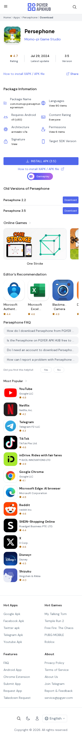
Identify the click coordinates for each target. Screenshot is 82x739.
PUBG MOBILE (54, 635)
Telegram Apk (13, 635)
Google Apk (11, 614)
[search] (75, 7)
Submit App (12, 684)
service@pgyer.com (59, 698)
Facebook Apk (13, 621)
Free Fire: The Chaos (59, 628)
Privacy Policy (54, 663)
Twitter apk (11, 628)
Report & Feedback (59, 691)
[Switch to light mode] (28, 718)
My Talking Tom (56, 614)
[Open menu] (5, 6)
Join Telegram (55, 684)
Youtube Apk (12, 642)
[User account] (37, 718)
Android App (12, 670)
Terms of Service (57, 670)
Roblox (49, 642)
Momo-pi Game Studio (42, 39)
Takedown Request (17, 698)
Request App (12, 691)
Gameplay (42, 176)
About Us (51, 677)
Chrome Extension (16, 677)
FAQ (6, 663)
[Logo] (39, 7)
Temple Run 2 (54, 621)
